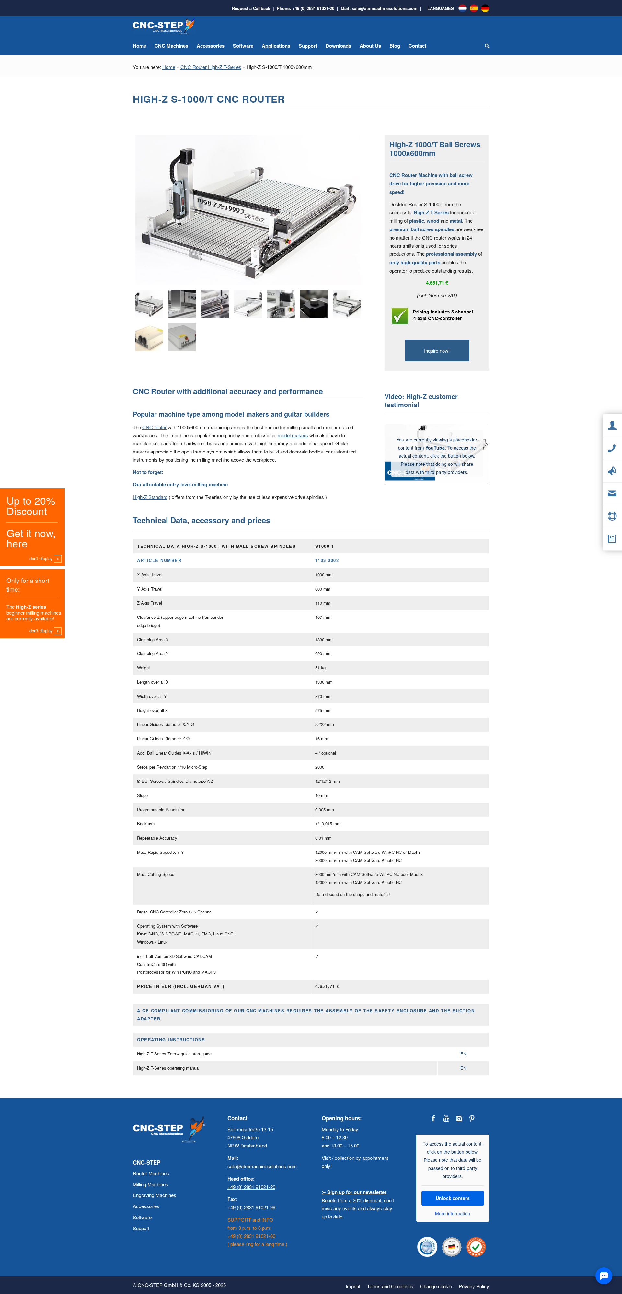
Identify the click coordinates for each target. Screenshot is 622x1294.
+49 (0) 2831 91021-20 (313, 8)
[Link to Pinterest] (472, 1118)
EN (463, 1054)
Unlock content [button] (453, 1198)
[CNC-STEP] (165, 26)
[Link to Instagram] (459, 1118)
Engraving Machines (154, 1195)
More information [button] (452, 1214)
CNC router (154, 427)
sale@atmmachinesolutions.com (385, 8)
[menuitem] (352, 1286)
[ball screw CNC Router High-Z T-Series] (280, 304)
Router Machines (151, 1173)
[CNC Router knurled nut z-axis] (313, 304)
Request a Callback (251, 8)
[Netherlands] (462, 8)
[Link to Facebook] (433, 1118)
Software (142, 1217)
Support (141, 1228)
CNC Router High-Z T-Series (210, 67)
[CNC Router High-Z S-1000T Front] (346, 304)
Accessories (146, 1206)
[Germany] (485, 8)
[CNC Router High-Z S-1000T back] (248, 304)
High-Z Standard (150, 496)
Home (168, 67)
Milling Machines (150, 1184)
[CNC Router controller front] (182, 337)
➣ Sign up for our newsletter (354, 1191)
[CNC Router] (248, 211)
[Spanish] (474, 8)
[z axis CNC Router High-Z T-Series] (182, 304)
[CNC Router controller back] (149, 337)
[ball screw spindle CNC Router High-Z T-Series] (215, 304)
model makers (293, 435)
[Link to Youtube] (446, 1118)
